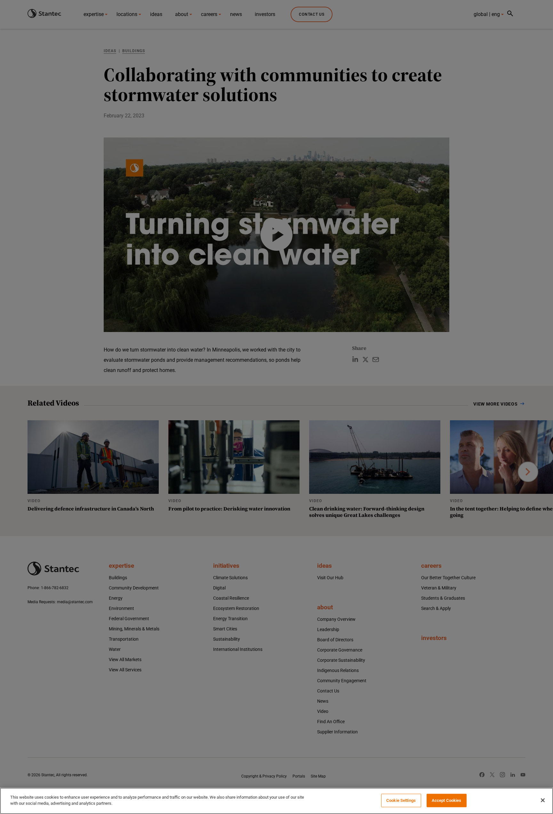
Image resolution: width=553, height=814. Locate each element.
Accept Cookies (446, 800)
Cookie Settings (401, 800)
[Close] (543, 800)
